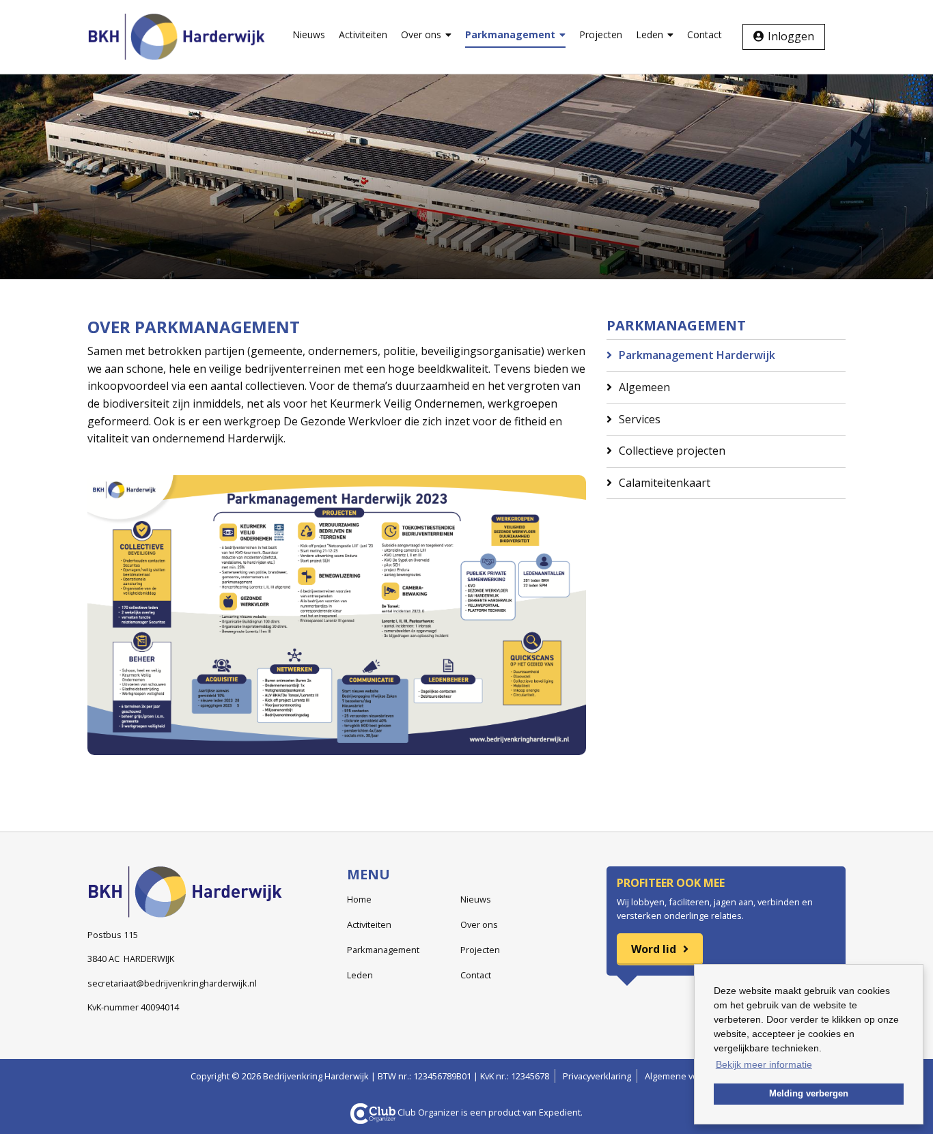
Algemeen (644, 387)
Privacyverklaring (597, 1076)
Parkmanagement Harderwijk (697, 355)
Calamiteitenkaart (664, 482)
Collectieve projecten (672, 450)
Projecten (600, 34)
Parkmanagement (510, 34)
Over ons (421, 34)
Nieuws (308, 34)
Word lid (653, 948)
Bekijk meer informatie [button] (764, 1064)
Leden (649, 34)
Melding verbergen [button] (808, 1093)
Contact (704, 34)
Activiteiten (363, 34)
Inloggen (791, 36)
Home (359, 899)
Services (639, 419)
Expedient (560, 1112)
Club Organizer (428, 1112)
